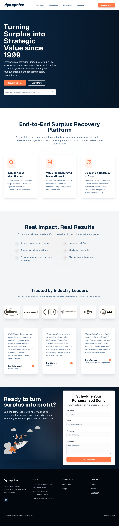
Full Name (70, 410)
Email (68, 421)
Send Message (89, 459)
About (93, 484)
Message (70, 441)
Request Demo (106, 5)
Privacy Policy (109, 515)
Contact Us (95, 493)
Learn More (37, 83)
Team (93, 489)
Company (70, 431)
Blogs (64, 489)
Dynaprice (11, 480)
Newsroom (66, 484)
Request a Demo (14, 83)
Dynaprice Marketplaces (44, 498)
